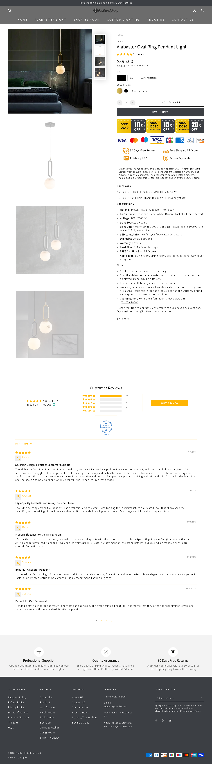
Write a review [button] (169, 403)
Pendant (45, 702)
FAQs (11, 727)
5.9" (132, 78)
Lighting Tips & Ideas (84, 717)
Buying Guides (80, 722)
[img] (23, 452)
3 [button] (107, 621)
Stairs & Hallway (50, 737)
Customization (148, 78)
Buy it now (160, 112)
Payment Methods (19, 717)
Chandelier (46, 697)
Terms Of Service (18, 712)
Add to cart (171, 102)
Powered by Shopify (17, 757)
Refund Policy (16, 702)
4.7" (121, 78)
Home (119, 35)
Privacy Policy (16, 707)
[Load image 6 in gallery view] (100, 72)
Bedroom (45, 722)
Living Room (47, 732)
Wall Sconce (47, 707)
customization (130, 302)
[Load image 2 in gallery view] (100, 50)
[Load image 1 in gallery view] (100, 39)
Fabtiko (120, 41)
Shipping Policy (17, 697)
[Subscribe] (202, 698)
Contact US (79, 702)
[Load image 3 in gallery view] (100, 61)
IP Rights (13, 722)
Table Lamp (47, 717)
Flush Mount (47, 712)
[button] (9, 10)
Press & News (80, 712)
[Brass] (119, 91)
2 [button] (102, 621)
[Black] (126, 91)
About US (77, 697)
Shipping (121, 65)
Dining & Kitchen (50, 727)
